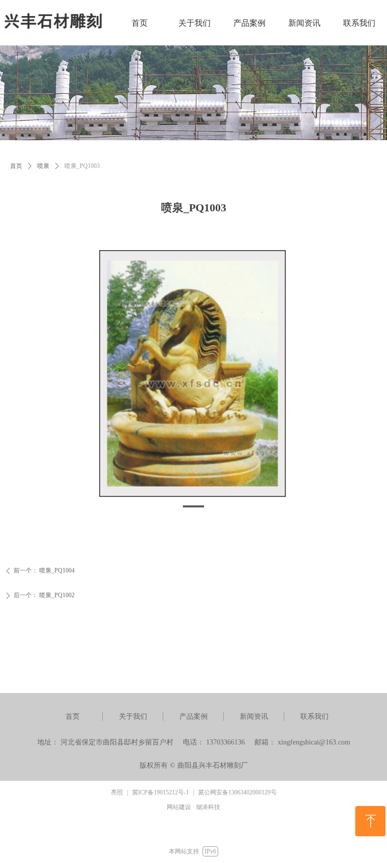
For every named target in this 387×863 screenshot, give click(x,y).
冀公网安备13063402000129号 (237, 792)
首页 (16, 165)
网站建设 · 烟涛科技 (193, 807)
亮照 (117, 792)
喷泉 (43, 165)
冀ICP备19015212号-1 (160, 792)
